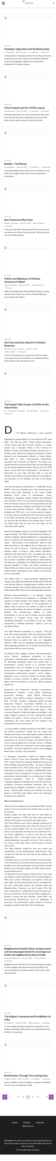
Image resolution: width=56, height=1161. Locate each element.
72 (18, 1097)
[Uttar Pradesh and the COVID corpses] (28, 88)
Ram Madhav (9, 167)
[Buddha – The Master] (28, 144)
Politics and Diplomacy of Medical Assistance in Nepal (22, 280)
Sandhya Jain (9, 111)
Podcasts (40, 1122)
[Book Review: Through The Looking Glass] (28, 1056)
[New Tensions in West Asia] (28, 200)
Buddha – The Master (15, 163)
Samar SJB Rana (10, 285)
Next (51, 1097)
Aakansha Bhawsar (12, 958)
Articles (7, 46)
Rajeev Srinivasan (11, 223)
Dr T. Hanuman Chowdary (14, 411)
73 (23, 1097)
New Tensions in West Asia (18, 219)
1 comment (34, 111)
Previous (4, 1097)
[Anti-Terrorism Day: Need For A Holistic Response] (28, 322)
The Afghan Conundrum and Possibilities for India (27, 1018)
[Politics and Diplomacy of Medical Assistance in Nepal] (28, 259)
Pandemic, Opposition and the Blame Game (26, 49)
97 (47, 1097)
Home (15, 1122)
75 (33, 1097)
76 (37, 1097)
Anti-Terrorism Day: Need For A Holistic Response (25, 344)
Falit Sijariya (9, 1023)
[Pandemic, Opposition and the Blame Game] (28, 30)
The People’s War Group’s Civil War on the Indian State (26, 406)
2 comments (34, 52)
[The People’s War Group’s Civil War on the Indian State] (28, 385)
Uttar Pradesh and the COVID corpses (24, 107)
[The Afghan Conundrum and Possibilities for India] (28, 997)
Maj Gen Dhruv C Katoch (14, 349)
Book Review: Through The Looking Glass (26, 1075)
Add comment (39, 223)
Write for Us (28, 1126)
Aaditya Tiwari (10, 1079)
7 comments (34, 167)
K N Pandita (9, 52)
